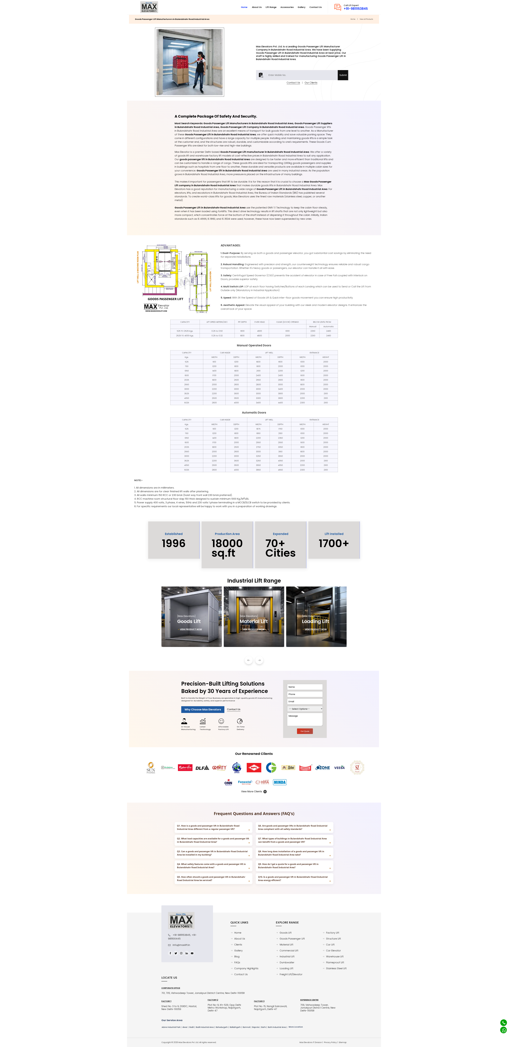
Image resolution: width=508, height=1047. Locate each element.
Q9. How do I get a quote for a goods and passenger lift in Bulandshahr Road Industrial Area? (288, 866)
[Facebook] (170, 953)
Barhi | (264, 1027)
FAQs (237, 962)
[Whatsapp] (502, 1029)
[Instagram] (181, 953)
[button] (249, 660)
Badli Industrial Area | (205, 1027)
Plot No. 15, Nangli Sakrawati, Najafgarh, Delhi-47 (270, 1007)
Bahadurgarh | (222, 1027)
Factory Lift (332, 932)
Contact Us (293, 82)
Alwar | (185, 1027)
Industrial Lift (287, 956)
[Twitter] (175, 953)
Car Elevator (333, 950)
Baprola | (256, 1027)
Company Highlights (246, 968)
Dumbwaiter (287, 962)
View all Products (366, 19)
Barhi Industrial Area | (278, 1027)
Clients (238, 944)
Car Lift (330, 944)
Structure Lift (333, 938)
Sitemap (343, 1042)
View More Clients (252, 791)
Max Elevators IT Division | (312, 1042)
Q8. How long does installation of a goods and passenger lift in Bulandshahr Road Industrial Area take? (291, 853)
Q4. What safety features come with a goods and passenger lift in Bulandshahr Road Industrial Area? (211, 866)
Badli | (192, 1027)
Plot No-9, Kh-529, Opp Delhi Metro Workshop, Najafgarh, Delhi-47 (224, 1007)
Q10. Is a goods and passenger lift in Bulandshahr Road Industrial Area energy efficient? (293, 878)
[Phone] (501, 1021)
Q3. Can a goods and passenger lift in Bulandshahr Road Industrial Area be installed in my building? (212, 853)
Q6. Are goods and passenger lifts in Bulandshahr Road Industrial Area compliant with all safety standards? (292, 827)
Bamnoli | (247, 1027)
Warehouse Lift (335, 956)
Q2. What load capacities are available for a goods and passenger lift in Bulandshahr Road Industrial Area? (213, 840)
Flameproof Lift (335, 962)
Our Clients (311, 82)
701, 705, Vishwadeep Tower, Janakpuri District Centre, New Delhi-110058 (203, 993)
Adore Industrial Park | (172, 1027)
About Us (239, 938)
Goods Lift (286, 932)
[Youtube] (192, 953)
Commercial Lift (289, 950)
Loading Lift (286, 968)
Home (353, 19)
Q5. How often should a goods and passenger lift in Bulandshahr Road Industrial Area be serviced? (211, 878)
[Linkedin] (186, 953)
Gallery (238, 950)
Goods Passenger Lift (292, 938)
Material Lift (286, 944)
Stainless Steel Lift (336, 968)
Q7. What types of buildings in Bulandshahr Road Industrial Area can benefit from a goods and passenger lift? (292, 840)
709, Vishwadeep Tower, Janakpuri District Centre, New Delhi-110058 (317, 1007)
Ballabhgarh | (236, 1027)
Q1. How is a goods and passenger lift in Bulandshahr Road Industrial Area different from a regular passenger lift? (208, 827)
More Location (296, 1027)
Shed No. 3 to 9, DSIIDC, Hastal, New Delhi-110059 (179, 1007)
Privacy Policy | (331, 1042)
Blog (237, 956)
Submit (343, 75)
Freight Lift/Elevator (291, 974)
